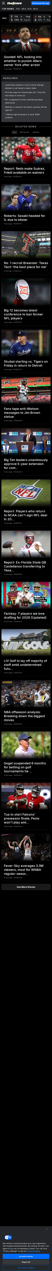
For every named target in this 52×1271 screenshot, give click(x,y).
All (14, 132)
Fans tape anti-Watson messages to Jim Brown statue (22, 413)
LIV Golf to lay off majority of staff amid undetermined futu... (25, 665)
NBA (24, 9)
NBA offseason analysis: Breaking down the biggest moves (24, 716)
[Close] (46, 1229)
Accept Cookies (26, 1256)
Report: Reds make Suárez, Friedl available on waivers (24, 170)
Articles (24, 132)
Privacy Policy (33, 1251)
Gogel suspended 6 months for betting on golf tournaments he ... (25, 767)
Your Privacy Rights (26, 1268)
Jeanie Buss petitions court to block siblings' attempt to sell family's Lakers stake (24, 86)
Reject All (26, 1262)
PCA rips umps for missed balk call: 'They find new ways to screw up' (25, 94)
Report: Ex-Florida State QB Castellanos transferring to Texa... (25, 566)
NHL (29, 9)
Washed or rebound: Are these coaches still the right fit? (26, 108)
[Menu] (3, 3)
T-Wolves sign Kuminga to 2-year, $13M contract (22, 116)
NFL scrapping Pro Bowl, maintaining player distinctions (24, 101)
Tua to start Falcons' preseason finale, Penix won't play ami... (21, 818)
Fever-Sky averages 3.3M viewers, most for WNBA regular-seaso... (23, 870)
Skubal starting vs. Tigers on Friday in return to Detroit (26, 363)
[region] (26, 1248)
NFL (18, 9)
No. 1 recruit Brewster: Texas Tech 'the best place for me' (26, 265)
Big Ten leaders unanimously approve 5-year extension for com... (26, 464)
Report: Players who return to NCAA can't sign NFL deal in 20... (25, 515)
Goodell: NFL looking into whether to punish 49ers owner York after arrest (23, 61)
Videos (35, 132)
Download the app (40, 3)
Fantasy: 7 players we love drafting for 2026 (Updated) (25, 615)
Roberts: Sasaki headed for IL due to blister (24, 218)
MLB (35, 9)
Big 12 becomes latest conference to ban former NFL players (23, 314)
